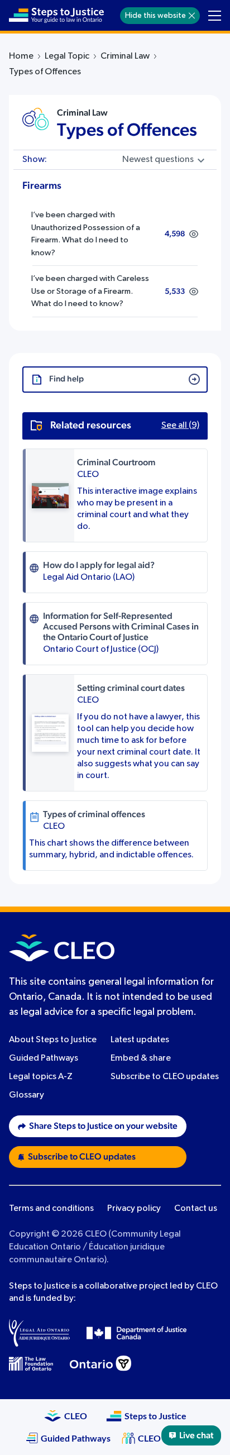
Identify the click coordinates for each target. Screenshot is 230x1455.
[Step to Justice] (56, 15)
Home (21, 56)
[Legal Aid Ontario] (39, 1333)
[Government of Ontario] (100, 1363)
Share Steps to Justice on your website (103, 1126)
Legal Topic (67, 56)
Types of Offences (127, 130)
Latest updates (140, 1040)
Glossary (26, 1095)
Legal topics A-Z (41, 1076)
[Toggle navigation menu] (214, 15)
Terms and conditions (51, 1208)
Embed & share (141, 1058)
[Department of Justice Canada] (137, 1332)
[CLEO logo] (61, 947)
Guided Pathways (43, 1058)
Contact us (195, 1208)
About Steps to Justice (53, 1040)
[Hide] (192, 15)
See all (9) (180, 425)
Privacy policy (134, 1208)
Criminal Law (125, 56)
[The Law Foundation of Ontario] (31, 1364)
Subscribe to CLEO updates (165, 1076)
